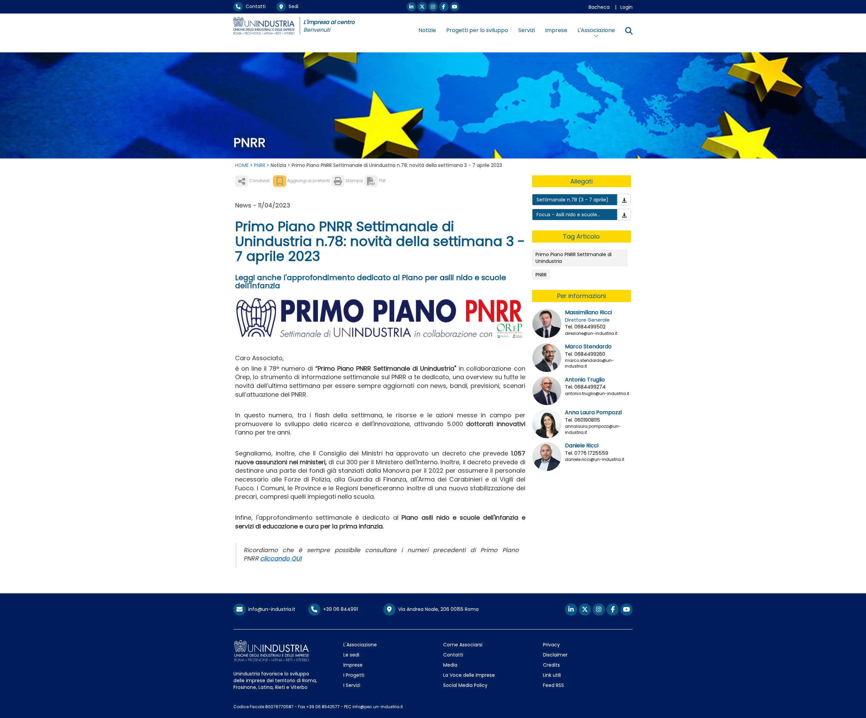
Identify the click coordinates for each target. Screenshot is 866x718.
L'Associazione (360, 644)
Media (450, 665)
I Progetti (353, 675)
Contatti (254, 6)
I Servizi (351, 685)
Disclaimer (555, 654)
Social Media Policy (465, 685)
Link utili (552, 675)
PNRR (259, 165)
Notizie (427, 30)
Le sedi (351, 654)
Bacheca (599, 7)
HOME (242, 165)
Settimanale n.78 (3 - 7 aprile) (573, 199)
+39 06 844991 (339, 609)
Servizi (526, 30)
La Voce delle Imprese (469, 675)
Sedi (292, 6)
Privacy (551, 644)
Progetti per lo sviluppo (477, 30)
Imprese (556, 30)
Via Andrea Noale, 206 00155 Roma (437, 609)
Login (626, 7)
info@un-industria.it (270, 609)
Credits (551, 665)
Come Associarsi (462, 644)
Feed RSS (553, 685)
